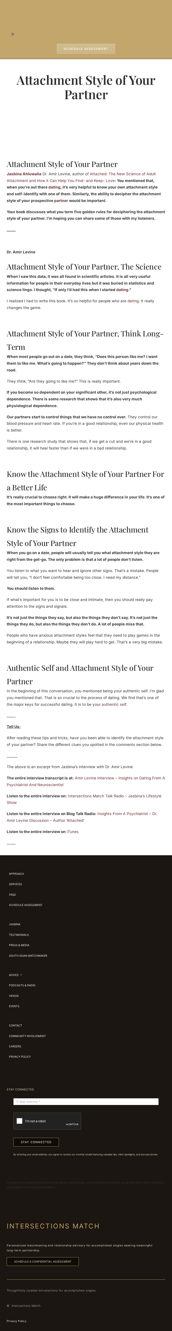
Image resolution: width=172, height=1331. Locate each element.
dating (133, 301)
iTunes (73, 831)
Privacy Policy (16, 1321)
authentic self (114, 704)
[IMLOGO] (86, 6)
